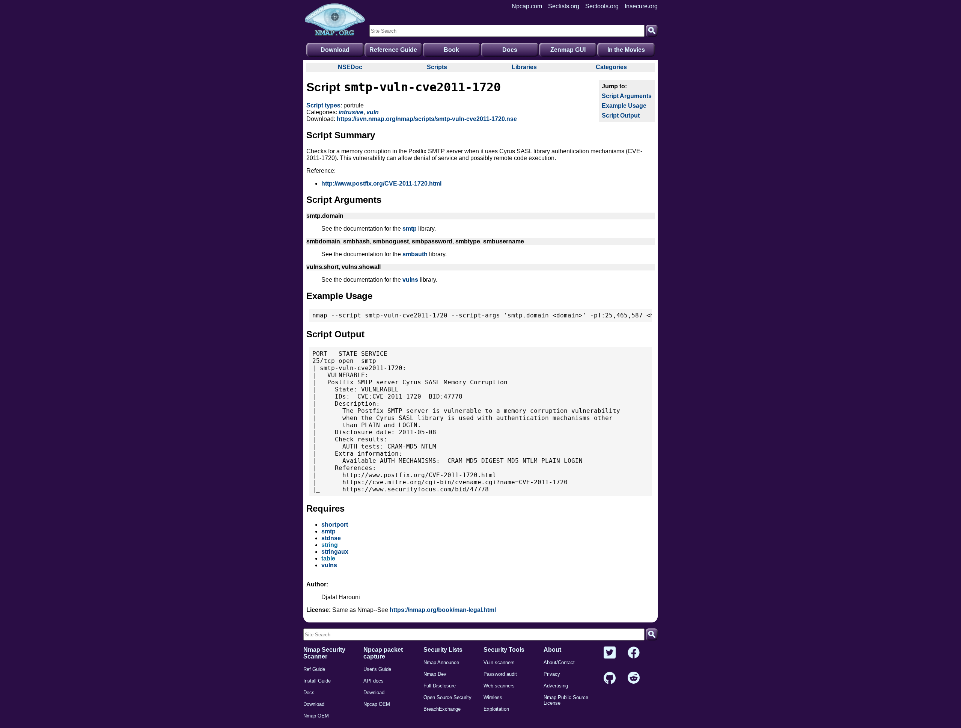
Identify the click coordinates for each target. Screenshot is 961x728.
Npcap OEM (376, 704)
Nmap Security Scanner (324, 653)
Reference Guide (393, 50)
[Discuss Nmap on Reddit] (634, 678)
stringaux (334, 551)
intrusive (351, 112)
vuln (372, 112)
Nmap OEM (316, 716)
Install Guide (317, 681)
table (328, 558)
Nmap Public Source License (566, 700)
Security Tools (504, 649)
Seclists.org (563, 6)
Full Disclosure (439, 686)
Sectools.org (602, 6)
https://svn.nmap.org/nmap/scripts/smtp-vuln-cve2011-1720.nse (427, 119)
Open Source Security (447, 697)
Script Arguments (627, 96)
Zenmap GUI (568, 50)
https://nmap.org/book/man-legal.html (443, 610)
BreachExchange (442, 709)
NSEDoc (350, 67)
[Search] (652, 31)
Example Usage (624, 106)
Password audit (500, 674)
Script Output (621, 115)
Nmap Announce (441, 662)
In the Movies (626, 50)
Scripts (437, 67)
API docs (373, 681)
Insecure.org (641, 6)
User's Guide (377, 669)
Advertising (556, 686)
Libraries (524, 67)
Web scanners (499, 686)
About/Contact (559, 662)
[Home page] (334, 20)
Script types (323, 105)
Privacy (552, 674)
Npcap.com (527, 6)
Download (335, 50)
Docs (509, 50)
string (329, 545)
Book (451, 50)
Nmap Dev (434, 674)
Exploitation (496, 709)
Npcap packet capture (383, 653)
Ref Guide (314, 669)
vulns (410, 279)
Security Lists (442, 649)
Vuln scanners (499, 662)
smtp (409, 228)
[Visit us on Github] (610, 678)
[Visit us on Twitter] (610, 653)
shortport (334, 524)
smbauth (415, 254)
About (552, 649)
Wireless (493, 697)
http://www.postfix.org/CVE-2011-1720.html (381, 183)
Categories (611, 67)
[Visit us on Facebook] (634, 653)
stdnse (331, 538)
